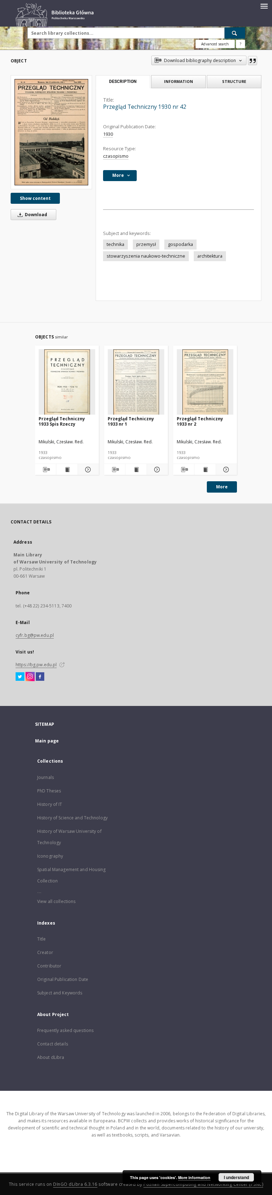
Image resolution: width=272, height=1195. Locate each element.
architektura (209, 256)
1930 (108, 134)
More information (194, 1177)
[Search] (235, 33)
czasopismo (116, 156)
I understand (236, 1177)
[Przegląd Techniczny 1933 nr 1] (136, 382)
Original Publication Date (62, 979)
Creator (45, 952)
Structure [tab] (234, 81)
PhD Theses (49, 791)
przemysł (146, 244)
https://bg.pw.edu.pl (36, 665)
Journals (45, 777)
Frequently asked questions (65, 1030)
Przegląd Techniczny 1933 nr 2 (200, 421)
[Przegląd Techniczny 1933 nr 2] (205, 382)
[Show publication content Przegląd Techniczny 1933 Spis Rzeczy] (66, 469)
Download (35, 215)
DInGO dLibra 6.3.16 (75, 1184)
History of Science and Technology (72, 818)
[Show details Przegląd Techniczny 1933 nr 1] (156, 469)
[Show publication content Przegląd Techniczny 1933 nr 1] (135, 469)
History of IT (49, 804)
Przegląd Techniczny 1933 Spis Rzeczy (62, 421)
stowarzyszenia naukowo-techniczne (146, 256)
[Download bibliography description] (45, 469)
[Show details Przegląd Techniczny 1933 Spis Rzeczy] (87, 469)
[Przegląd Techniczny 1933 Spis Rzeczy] (67, 382)
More (222, 487)
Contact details (52, 1044)
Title (41, 939)
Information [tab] (178, 81)
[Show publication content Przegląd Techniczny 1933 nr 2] (204, 469)
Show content (35, 198)
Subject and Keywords (59, 993)
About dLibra (50, 1057)
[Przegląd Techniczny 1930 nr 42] (51, 132)
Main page (47, 741)
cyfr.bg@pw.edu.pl (35, 635)
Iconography (50, 856)
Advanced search (215, 43)
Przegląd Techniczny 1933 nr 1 (131, 421)
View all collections (56, 901)
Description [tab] (122, 81)
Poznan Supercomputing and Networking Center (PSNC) (203, 1184)
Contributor (49, 966)
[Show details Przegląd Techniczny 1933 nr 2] (225, 469)
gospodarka (180, 244)
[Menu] (263, 5)
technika (115, 244)
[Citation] (252, 60)
